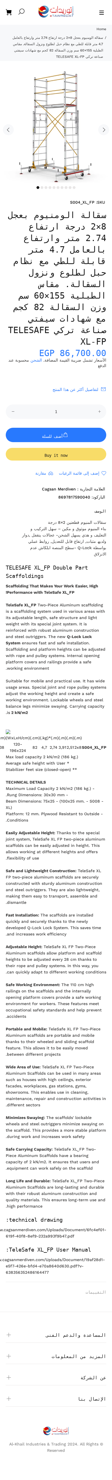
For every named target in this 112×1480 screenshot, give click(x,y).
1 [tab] (37, 187)
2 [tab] (41, 187)
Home (101, 29)
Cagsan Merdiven (59, 489)
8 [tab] (66, 187)
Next (103, 129)
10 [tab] (74, 187)
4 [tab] (50, 187)
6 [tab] (58, 187)
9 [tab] (70, 187)
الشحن (36, 360)
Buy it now (56, 455)
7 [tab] (62, 187)
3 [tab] (46, 187)
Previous (8, 129)
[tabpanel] (56, 126)
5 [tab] (54, 187)
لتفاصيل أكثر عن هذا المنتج (75, 389)
